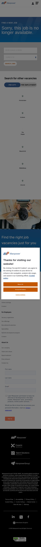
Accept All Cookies (20, 289)
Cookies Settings (20, 294)
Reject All (20, 284)
